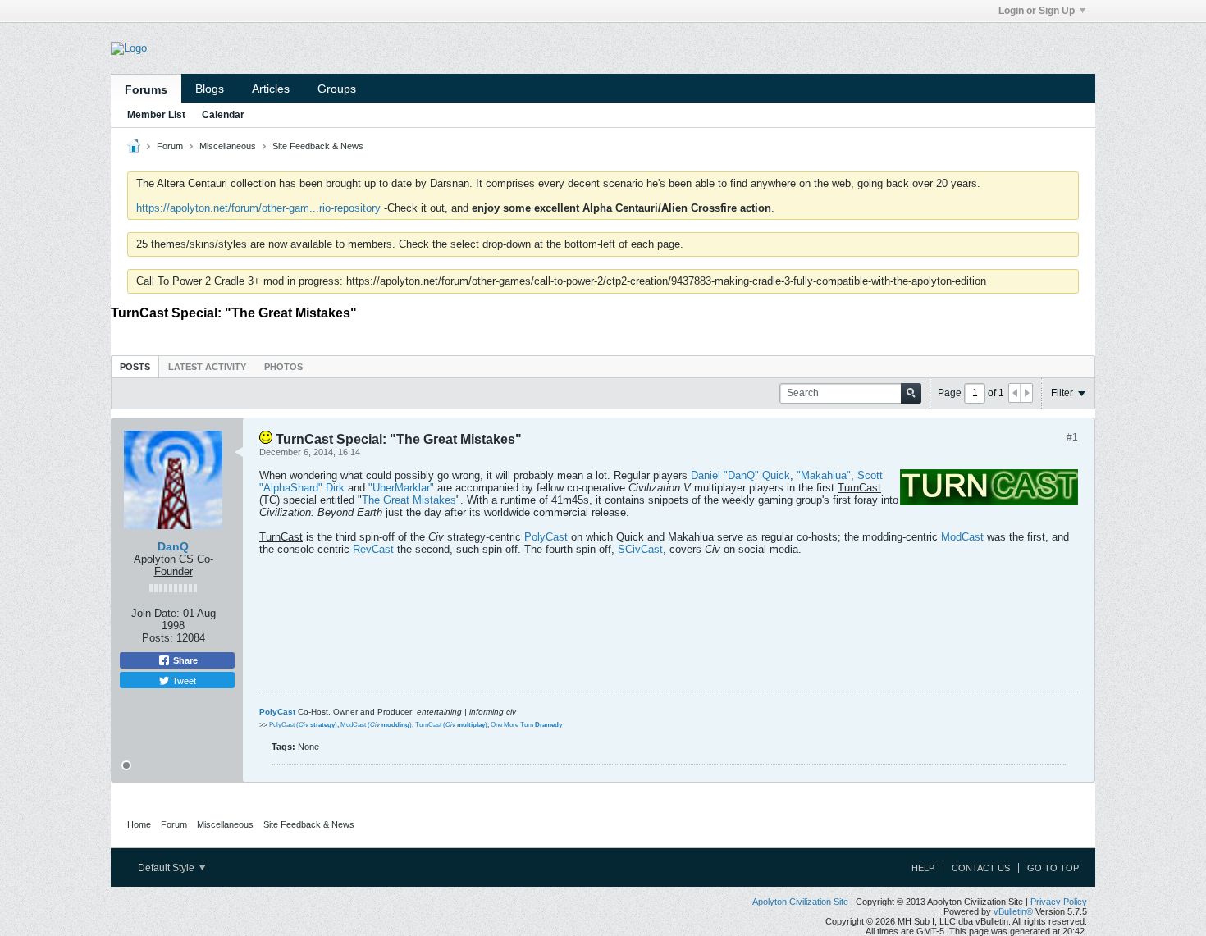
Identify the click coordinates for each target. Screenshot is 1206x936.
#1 (1072, 437)
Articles (271, 88)
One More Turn (526, 724)
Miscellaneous (227, 146)
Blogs (209, 88)
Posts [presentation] (135, 367)
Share (184, 660)
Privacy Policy (1058, 901)
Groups (336, 88)
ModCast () (376, 724)
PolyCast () (303, 724)
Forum (170, 146)
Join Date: (155, 613)
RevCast (373, 549)
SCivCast (640, 549)
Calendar (223, 115)
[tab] (135, 366)
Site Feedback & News (317, 146)
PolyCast (546, 537)
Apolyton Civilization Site (800, 901)
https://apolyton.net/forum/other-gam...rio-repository (258, 208)
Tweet (183, 680)
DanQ (173, 546)
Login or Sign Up (1036, 10)
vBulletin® (1013, 911)
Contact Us (981, 868)
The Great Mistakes (409, 500)
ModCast (962, 537)
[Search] (911, 393)
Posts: (157, 638)
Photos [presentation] (283, 367)
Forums (146, 89)
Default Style (167, 868)
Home (139, 824)
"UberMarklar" (401, 488)
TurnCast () (451, 724)
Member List (156, 115)
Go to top (1053, 868)
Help (922, 868)
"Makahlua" (824, 475)
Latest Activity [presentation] (207, 367)
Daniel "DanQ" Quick (740, 475)
